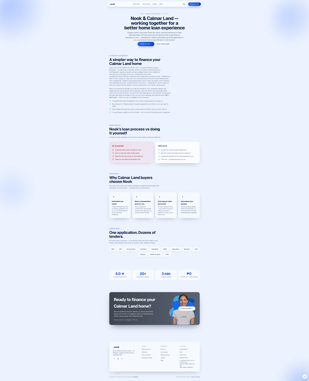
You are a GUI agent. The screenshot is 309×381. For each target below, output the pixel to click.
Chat (184, 4)
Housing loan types (147, 357)
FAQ (181, 352)
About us (163, 349)
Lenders (154, 4)
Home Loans (136, 4)
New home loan (146, 349)
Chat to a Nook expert (163, 44)
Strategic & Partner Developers (153, 13)
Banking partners (165, 355)
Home (141, 13)
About (161, 4)
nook (112, 4)
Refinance (144, 352)
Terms (193, 377)
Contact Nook (183, 349)
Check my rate (194, 4)
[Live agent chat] (304, 376)
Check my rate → (145, 44)
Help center (183, 355)
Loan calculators (146, 355)
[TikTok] (122, 358)
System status (184, 357)
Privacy (198, 377)
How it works (146, 4)
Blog (162, 360)
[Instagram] (118, 358)
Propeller (135, 377)
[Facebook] (114, 358)
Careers (163, 357)
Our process (164, 352)
